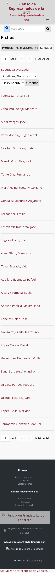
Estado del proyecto (24, 505)
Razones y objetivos (24, 477)
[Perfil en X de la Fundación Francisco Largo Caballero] (5, 528)
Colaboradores (25, 483)
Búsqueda (48, 29)
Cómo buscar (24, 498)
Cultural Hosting (34, 560)
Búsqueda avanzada (15, 69)
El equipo (24, 480)
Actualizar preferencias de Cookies (24, 571)
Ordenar (32, 83)
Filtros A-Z (25, 501)
